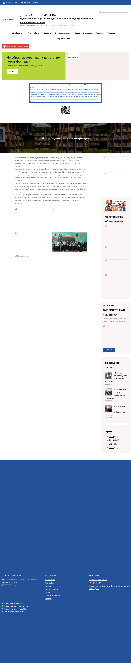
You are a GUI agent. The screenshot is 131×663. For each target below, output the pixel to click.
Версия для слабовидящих (17, 46)
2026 (111, 436)
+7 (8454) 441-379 (12, 2)
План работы (50, 583)
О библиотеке (50, 580)
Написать (12, 71)
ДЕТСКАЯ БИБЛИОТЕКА (38, 15)
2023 (111, 447)
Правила (48, 599)
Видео (47, 592)
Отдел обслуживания (52, 595)
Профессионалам (51, 589)
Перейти (109, 350)
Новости (48, 586)
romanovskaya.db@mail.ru (30, 2)
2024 (111, 444)
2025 (111, 440)
